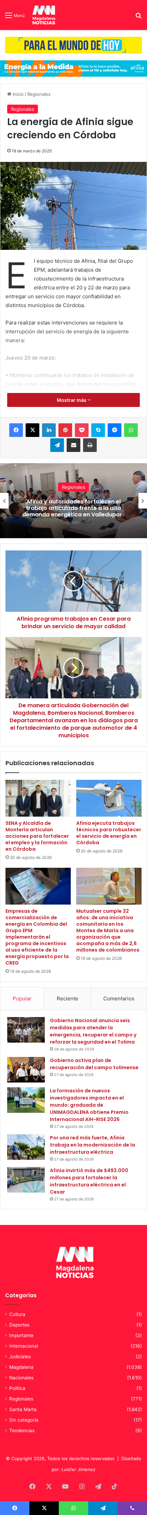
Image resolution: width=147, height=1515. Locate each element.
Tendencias (22, 1430)
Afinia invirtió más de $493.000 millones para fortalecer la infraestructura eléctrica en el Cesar (89, 1181)
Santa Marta (23, 1409)
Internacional (23, 1346)
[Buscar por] (138, 17)
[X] (32, 430)
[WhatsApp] (131, 430)
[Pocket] (82, 430)
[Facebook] (16, 430)
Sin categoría (23, 1420)
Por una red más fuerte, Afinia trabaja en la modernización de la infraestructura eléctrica (92, 1144)
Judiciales (20, 1356)
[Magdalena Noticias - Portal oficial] (43, 15)
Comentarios (118, 998)
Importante (21, 1335)
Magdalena (21, 1367)
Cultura (17, 1314)
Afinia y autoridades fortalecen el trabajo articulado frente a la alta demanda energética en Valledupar (73, 508)
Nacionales (21, 1377)
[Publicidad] (73, 44)
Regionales (39, 94)
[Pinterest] (65, 430)
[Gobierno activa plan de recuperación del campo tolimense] (26, 1069)
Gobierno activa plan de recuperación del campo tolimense (94, 1064)
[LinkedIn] (49, 430)
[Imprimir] (90, 445)
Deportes (19, 1325)
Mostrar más (72, 400)
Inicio (17, 94)
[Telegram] (57, 445)
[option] (73, 500)
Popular (22, 998)
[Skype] (98, 430)
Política (17, 1388)
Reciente (67, 998)
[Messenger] (114, 430)
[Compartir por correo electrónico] (73, 445)
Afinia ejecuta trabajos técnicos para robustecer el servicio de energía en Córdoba (108, 833)
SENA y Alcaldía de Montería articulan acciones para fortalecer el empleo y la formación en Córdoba (37, 836)
